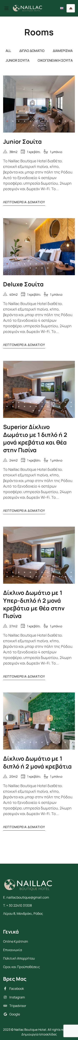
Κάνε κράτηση (71, 8)
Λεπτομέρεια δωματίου (24, 202)
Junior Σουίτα (22, 141)
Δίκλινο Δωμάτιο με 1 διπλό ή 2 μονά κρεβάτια (37, 762)
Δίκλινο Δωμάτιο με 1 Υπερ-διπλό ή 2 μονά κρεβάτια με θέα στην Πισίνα (33, 604)
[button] (7, 121)
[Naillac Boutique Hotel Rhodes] (27, 8)
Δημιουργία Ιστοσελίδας (39, 1034)
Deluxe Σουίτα (23, 284)
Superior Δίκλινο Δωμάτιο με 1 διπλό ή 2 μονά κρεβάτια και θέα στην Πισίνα (35, 438)
